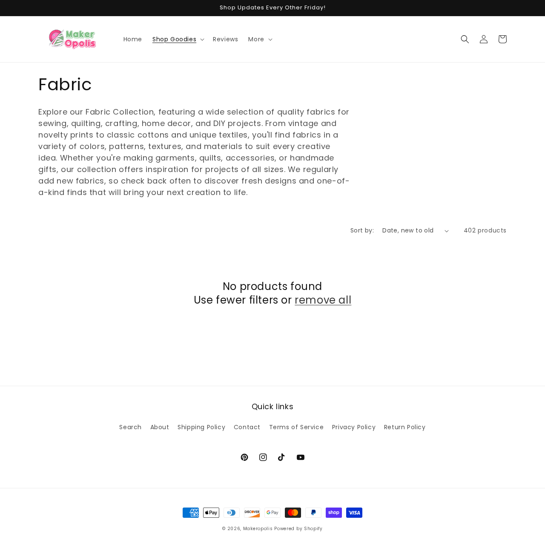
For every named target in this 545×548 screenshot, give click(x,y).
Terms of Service (296, 427)
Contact (247, 427)
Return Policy (405, 427)
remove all (323, 300)
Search (130, 427)
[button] (177, 39)
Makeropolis (258, 528)
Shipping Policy (201, 427)
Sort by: (362, 230)
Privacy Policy (354, 427)
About (159, 427)
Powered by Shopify (298, 528)
